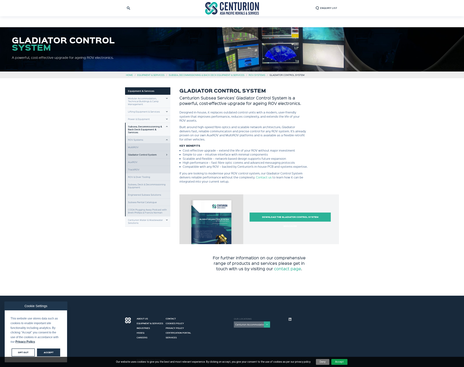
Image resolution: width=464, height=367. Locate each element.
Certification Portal (178, 332)
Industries (143, 328)
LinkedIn (290, 319)
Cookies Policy (175, 323)
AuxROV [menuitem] (132, 162)
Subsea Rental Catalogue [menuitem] (142, 202)
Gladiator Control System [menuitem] (142, 154)
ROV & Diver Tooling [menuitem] (139, 176)
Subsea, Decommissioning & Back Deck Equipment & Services (206, 74)
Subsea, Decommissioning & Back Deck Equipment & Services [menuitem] (145, 129)
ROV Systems (257, 74)
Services (171, 337)
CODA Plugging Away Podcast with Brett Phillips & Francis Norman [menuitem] (147, 211)
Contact (171, 318)
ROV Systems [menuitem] (135, 139)
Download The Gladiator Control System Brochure (290, 218)
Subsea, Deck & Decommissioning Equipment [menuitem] (146, 186)
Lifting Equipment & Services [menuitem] (144, 111)
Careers (142, 337)
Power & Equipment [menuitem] (139, 119)
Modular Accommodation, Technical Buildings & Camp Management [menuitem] (143, 101)
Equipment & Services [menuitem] (141, 91)
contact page (287, 268)
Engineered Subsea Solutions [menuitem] (144, 194)
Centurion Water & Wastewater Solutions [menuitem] (145, 221)
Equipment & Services (150, 74)
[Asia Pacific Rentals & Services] (232, 8)
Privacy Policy (175, 328)
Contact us (264, 177)
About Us (142, 318)
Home (129, 74)
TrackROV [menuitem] (133, 169)
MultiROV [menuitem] (133, 147)
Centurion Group (128, 320)
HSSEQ (140, 332)
